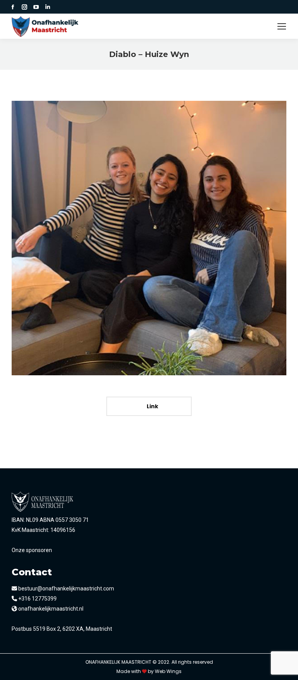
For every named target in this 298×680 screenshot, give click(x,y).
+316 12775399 (37, 598)
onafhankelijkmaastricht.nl (50, 609)
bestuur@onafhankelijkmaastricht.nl (162, 26)
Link (152, 406)
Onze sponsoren (32, 550)
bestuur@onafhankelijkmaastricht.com (65, 588)
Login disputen (249, 26)
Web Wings (168, 671)
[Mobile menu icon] (281, 26)
